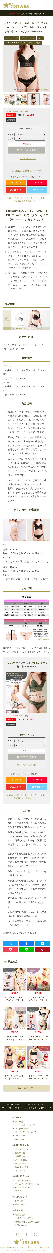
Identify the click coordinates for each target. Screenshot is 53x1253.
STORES (36, 190)
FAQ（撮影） (21, 1163)
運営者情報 (20, 1214)
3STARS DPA (20, 1197)
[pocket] (10, 949)
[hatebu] (42, 943)
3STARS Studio (22, 1145)
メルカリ (14, 190)
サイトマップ (30, 1108)
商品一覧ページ (26, 1088)
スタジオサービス (23, 1149)
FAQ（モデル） (22, 1167)
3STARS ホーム (14, 1104)
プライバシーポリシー (12, 1108)
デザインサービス (23, 1180)
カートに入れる (28, 150)
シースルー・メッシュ (15, 42)
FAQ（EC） (20, 1139)
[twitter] (10, 943)
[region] (26, 76)
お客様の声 (20, 1156)
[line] (26, 949)
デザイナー (20, 1191)
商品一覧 (19, 1121)
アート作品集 (21, 1160)
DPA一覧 (19, 1201)
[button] (6, 68)
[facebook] (26, 943)
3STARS (18, 1117)
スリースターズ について (35, 1104)
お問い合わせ (45, 1108)
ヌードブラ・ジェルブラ (26, 1132)
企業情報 (18, 1210)
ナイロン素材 (35, 42)
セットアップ (11, 38)
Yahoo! (36, 182)
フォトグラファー (23, 1170)
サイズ (11, 139)
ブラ (40, 38)
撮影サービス (21, 1153)
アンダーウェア (28, 38)
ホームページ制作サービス (27, 1184)
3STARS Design (22, 1176)
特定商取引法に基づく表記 (27, 1222)
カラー (11, 134)
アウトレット (21, 1135)
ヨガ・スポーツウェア (25, 1125)
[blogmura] (42, 949)
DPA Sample (20, 1204)
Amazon (14, 182)
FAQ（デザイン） (23, 1187)
